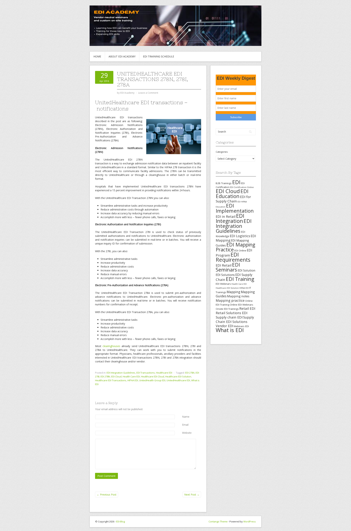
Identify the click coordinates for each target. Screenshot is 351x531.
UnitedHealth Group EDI (152, 380)
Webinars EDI (241, 326)
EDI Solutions (225, 275)
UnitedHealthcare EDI (178, 380)
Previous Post (106, 494)
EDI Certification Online (242, 187)
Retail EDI (247, 308)
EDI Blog (120, 521)
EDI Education (232, 193)
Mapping (233, 292)
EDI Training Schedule (158, 56)
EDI (236, 182)
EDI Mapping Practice (235, 247)
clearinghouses (111, 346)
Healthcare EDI (164, 372)
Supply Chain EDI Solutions (235, 319)
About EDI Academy (122, 56)
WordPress (249, 521)
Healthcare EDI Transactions (110, 380)
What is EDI (230, 330)
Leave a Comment (148, 92)
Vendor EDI (224, 326)
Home (97, 56)
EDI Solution (246, 270)
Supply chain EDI (229, 317)
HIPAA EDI (132, 380)
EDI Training (240, 279)
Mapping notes (238, 296)
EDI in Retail (225, 216)
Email (185, 424)
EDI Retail (223, 265)
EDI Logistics (240, 236)
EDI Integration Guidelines (121, 372)
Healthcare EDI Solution (178, 376)
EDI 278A (190, 372)
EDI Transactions (145, 372)
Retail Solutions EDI (231, 312)
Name (185, 416)
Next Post (191, 494)
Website (187, 432)
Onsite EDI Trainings (227, 308)
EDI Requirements (233, 257)
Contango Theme (218, 521)
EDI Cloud (116, 376)
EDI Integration (230, 218)
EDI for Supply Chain (233, 198)
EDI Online (240, 250)
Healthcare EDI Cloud (152, 376)
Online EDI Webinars (241, 304)
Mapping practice (230, 300)
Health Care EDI (131, 376)
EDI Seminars (228, 267)
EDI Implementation (235, 208)
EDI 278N (105, 376)
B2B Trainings (224, 183)
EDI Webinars (223, 283)
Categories (222, 151)
